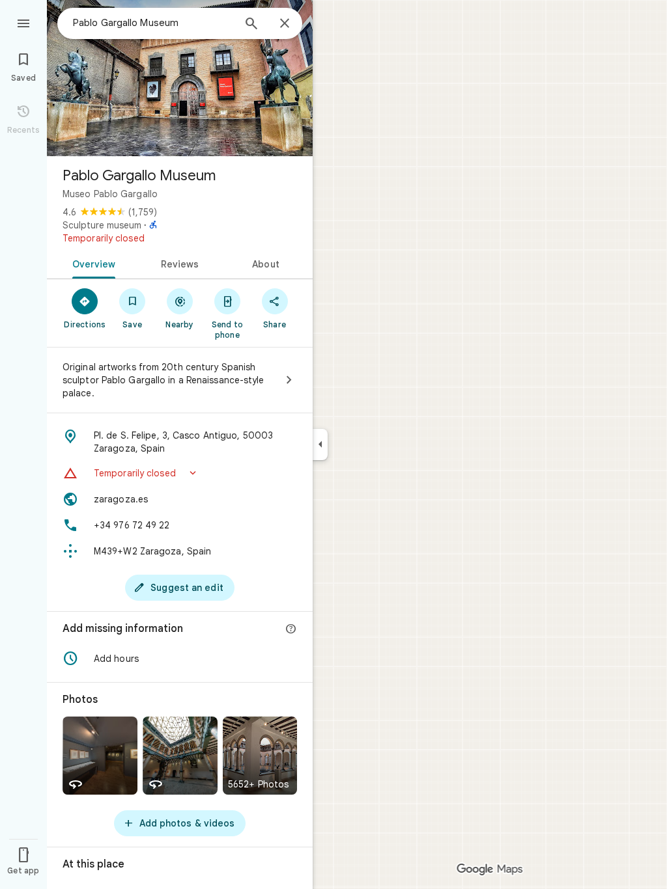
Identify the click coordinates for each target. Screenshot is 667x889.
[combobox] (153, 23)
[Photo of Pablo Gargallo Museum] (180, 78)
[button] (180, 473)
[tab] (91, 263)
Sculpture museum (102, 225)
